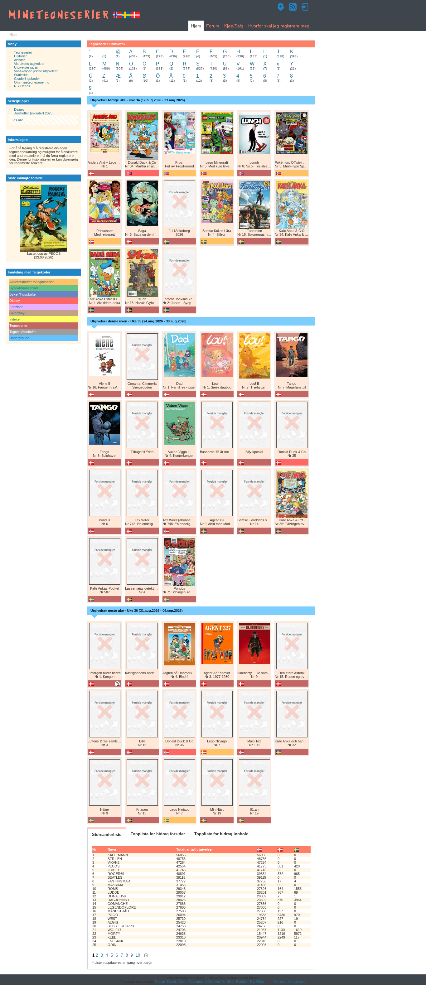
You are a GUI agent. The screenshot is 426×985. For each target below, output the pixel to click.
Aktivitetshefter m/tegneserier (31, 282)
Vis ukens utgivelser (29, 63)
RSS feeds (22, 86)
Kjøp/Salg (233, 25)
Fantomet (195, 981)
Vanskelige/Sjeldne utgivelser (36, 71)
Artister (19, 60)
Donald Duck (176, 981)
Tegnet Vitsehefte (22, 332)
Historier (20, 56)
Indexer (15, 319)
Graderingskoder (27, 78)
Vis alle (17, 120)
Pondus (242, 981)
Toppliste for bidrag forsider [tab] (158, 834)
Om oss (280, 981)
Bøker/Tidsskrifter (23, 294)
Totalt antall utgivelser (194, 849)
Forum (212, 25)
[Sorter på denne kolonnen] (259, 849)
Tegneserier (23, 52)
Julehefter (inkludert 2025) (34, 113)
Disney (19, 109)
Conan (160, 981)
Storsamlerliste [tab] (106, 834)
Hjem (196, 25)
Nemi (230, 981)
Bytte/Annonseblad (23, 288)
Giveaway (17, 313)
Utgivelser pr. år (26, 67)
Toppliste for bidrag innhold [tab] (221, 834)
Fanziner (16, 307)
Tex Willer (256, 981)
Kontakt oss (297, 981)
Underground (19, 338)
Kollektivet (212, 981)
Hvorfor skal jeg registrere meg (278, 25)
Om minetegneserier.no (31, 82)
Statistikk (21, 75)
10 (138, 955)
